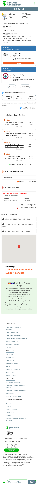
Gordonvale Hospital (11, 135)
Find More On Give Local (27, 207)
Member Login (10, 357)
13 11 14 (11, 30)
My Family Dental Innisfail (12, 156)
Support (8, 366)
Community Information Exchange (16, 390)
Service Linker (10, 393)
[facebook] (16, 446)
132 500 (8, 27)
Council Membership (12, 332)
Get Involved (25, 86)
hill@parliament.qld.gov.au (19, 75)
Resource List (10, 372)
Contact (18, 63)
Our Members (10, 347)
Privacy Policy (10, 412)
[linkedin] (7, 446)
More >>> (19, 126)
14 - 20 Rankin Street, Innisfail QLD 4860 (22, 58)
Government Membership (13, 335)
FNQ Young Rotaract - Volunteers (15, 194)
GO (32, 481)
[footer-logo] (19, 427)
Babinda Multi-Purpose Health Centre (15, 133)
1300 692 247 (23, 23)
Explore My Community (13, 369)
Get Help (11, 86)
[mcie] (19, 433)
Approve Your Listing (12, 363)
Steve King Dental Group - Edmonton (15, 158)
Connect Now (10, 360)
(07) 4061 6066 (17, 56)
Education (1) (7, 178)
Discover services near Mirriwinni (22, 164)
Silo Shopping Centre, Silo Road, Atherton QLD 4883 (23, 80)
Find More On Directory (27, 181)
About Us (8, 403)
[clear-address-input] (25, 482)
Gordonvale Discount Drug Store (14, 147)
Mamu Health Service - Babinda (14, 122)
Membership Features (12, 344)
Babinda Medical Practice (12, 124)
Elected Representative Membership (16, 338)
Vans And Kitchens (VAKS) (13, 396)
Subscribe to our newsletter (11, 450)
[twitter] (11, 446)
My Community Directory (13, 382)
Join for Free (9, 354)
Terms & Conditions (11, 409)
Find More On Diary (29, 108)
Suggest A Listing (11, 375)
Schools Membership (12, 341)
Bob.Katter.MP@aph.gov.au (20, 53)
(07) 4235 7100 (17, 77)
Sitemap (8, 415)
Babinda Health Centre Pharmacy (14, 145)
